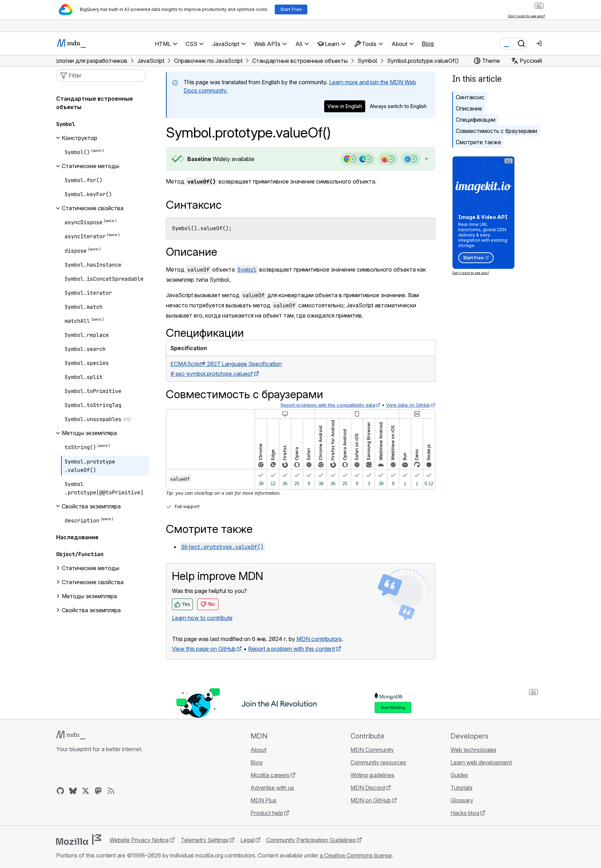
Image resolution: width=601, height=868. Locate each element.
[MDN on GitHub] (60, 791)
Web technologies (473, 749)
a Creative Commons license (356, 855)
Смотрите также (478, 142)
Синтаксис (470, 97)
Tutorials (461, 787)
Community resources (378, 762)
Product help (267, 812)
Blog (428, 43)
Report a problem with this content (291, 648)
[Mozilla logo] (78, 839)
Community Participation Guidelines (311, 839)
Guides (459, 775)
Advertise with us (272, 787)
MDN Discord (367, 787)
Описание (469, 108)
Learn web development (481, 762)
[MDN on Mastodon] (98, 791)
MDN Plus (263, 800)
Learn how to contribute (202, 617)
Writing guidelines (372, 775)
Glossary (461, 800)
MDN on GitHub (370, 800)
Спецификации (475, 119)
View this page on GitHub (204, 648)
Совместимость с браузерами (496, 130)
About (258, 749)
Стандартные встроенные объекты (94, 103)
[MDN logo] (70, 735)
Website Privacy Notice (139, 839)
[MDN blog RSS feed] (111, 791)
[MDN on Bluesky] (73, 791)
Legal (247, 839)
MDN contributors (319, 638)
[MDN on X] (85, 791)
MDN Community (372, 749)
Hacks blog (464, 812)
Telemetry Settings (204, 839)
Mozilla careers (270, 775)
